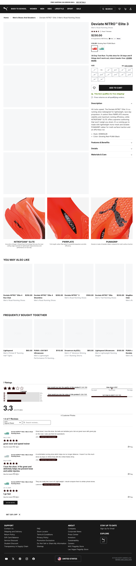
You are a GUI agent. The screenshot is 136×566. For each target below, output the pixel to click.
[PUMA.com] (5, 9)
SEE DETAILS (81, 2)
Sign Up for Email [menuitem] (107, 528)
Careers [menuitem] (71, 543)
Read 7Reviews (106, 31)
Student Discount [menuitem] (11, 543)
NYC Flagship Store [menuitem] (76, 546)
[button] (23, 393)
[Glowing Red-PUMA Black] (94, 48)
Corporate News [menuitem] (74, 531)
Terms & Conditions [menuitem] (45, 534)
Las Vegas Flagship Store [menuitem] (78, 549)
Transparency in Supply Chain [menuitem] (16, 546)
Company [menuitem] (72, 528)
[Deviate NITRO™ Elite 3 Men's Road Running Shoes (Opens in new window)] (6, 433)
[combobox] (12, 422)
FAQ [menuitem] (38, 528)
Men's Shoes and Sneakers (24, 18)
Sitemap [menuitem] (40, 546)
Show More (10, 503)
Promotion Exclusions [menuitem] (45, 540)
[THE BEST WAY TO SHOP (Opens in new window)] (103, 540)
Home (6, 18)
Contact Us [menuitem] (8, 528)
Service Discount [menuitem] (11, 540)
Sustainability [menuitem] (73, 540)
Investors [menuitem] (71, 537)
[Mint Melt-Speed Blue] (101, 48)
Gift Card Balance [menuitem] (11, 537)
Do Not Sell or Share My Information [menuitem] (51, 543)
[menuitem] (18, 9)
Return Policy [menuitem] (9, 534)
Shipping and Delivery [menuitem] (13, 531)
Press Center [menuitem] (73, 534)
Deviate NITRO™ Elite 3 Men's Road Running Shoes (22, 432)
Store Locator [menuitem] (42, 531)
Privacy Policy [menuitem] (42, 537)
